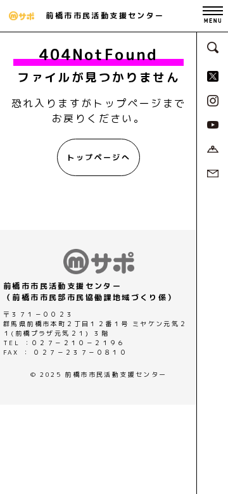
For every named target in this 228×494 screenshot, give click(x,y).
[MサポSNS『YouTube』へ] (212, 124)
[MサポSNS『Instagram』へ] (212, 99)
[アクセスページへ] (212, 148)
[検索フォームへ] (212, 46)
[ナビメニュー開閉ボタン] (212, 16)
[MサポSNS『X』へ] (212, 75)
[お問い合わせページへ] (212, 172)
